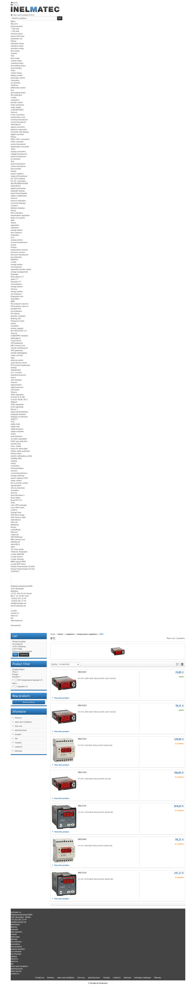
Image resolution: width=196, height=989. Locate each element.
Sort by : (54, 664)
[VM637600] (64, 750)
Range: (15, 674)
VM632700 (82, 806)
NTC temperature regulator (30, 680)
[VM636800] (64, 716)
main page (15, 937)
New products (21, 696)
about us (14, 961)
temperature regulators (87, 634)
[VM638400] (64, 850)
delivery (14, 927)
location (18, 734)
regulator (22, 686)
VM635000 (82, 772)
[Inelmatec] (35, 9)
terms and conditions (19, 966)
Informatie (19, 712)
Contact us (39, 978)
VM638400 (82, 839)
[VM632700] (64, 817)
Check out (24, 655)
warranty (14, 929)
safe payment (16, 932)
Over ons (18, 726)
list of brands (16, 954)
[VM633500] (64, 884)
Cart (15, 636)
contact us (15, 974)
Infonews (18, 751)
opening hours (21, 730)
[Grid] (177, 664)
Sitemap (157, 978)
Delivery (18, 718)
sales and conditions (23, 722)
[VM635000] (64, 783)
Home (52, 634)
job (12, 964)
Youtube (18, 743)
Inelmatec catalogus (142, 978)
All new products (29, 702)
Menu (13, 21)
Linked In (18, 747)
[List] (182, 664)
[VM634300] (64, 683)
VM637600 (82, 739)
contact (14, 934)
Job (16, 738)
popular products (18, 949)
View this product (61, 698)
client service (16, 971)
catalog (14, 956)
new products (16, 947)
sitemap (14, 939)
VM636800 (82, 705)
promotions (15, 944)
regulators (70, 634)
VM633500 (82, 872)
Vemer (60, 634)
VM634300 (82, 672)
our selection (16, 951)
